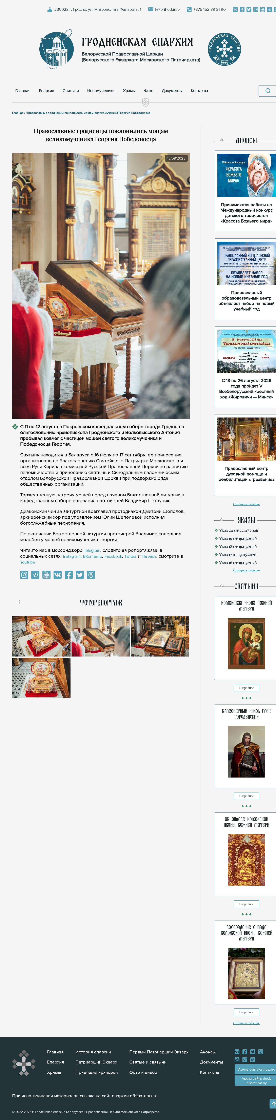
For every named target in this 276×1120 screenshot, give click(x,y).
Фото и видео (143, 1072)
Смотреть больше (246, 504)
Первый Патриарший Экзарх (159, 1052)
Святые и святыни (147, 1062)
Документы (211, 1062)
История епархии (93, 1052)
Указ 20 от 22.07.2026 (238, 530)
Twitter (130, 556)
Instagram (72, 556)
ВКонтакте (92, 556)
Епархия (55, 1062)
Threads (149, 556)
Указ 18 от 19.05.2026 (238, 546)
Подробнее (246, 688)
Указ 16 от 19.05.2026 (238, 562)
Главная (55, 1052)
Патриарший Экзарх (96, 1062)
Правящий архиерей (97, 1072)
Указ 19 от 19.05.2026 (238, 538)
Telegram (92, 550)
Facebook (113, 556)
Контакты (209, 1072)
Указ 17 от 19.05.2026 (237, 554)
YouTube (27, 562)
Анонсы (208, 1052)
